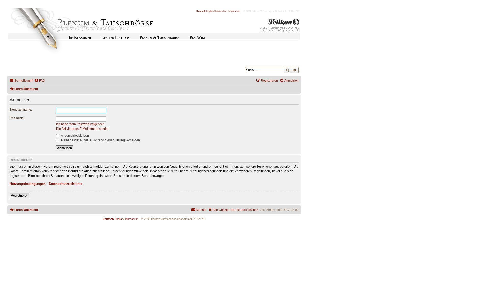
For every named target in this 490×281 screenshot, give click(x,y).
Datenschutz (221, 11)
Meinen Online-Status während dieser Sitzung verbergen (100, 140)
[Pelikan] (280, 26)
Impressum (234, 11)
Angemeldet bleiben (74, 135)
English (210, 11)
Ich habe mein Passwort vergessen (80, 124)
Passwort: (17, 118)
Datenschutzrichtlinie (65, 184)
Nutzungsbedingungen (28, 184)
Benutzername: (21, 109)
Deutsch (201, 11)
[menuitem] (39, 80)
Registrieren (19, 195)
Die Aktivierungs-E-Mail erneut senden (82, 129)
